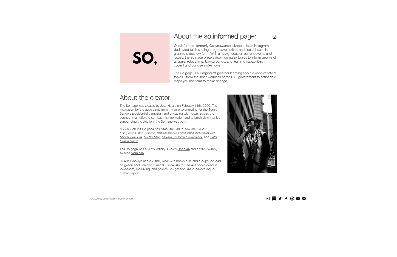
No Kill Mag (152, 137)
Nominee (137, 153)
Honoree (184, 149)
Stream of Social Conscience (182, 137)
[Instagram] (274, 36)
